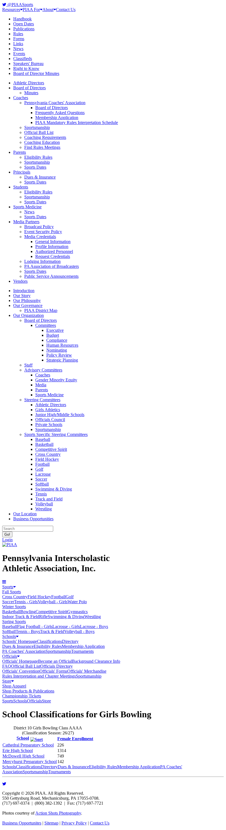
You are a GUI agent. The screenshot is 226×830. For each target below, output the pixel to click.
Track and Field (49, 499)
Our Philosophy (27, 300)
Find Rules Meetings (42, 147)
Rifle (43, 616)
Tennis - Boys (28, 631)
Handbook (22, 19)
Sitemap (51, 823)
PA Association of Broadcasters (51, 266)
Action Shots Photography (58, 813)
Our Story (22, 295)
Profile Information (51, 246)
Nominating (56, 350)
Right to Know (26, 68)
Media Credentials (40, 236)
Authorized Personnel (54, 251)
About (47, 9)
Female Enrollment (75, 738)
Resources (11, 9)
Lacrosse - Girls (66, 626)
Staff (28, 365)
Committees (45, 325)
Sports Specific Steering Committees (56, 434)
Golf (39, 469)
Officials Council (50, 419)
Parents (19, 152)
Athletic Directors (28, 82)
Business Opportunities (33, 518)
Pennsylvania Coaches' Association (54, 102)
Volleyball (44, 504)
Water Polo (77, 601)
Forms (18, 38)
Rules (18, 33)
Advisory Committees (43, 370)
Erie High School (17, 750)
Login (7, 539)
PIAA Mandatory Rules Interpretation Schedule (76, 122)
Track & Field (52, 631)
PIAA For (31, 9)
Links (18, 43)
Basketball (44, 444)
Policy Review (59, 355)
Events (19, 53)
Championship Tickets (21, 696)
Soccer (41, 479)
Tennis (41, 494)
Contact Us (66, 9)
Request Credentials (52, 256)
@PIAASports (19, 4)
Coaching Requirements (45, 137)
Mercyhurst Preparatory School (29, 761)
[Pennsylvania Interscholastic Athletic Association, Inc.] (9, 544)
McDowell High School (23, 756)
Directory (70, 641)
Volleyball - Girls (53, 601)
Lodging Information (42, 261)
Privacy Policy (74, 823)
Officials (9, 656)
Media (40, 384)
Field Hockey (47, 459)
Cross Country (48, 454)
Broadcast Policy (39, 226)
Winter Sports (14, 606)
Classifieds (22, 58)
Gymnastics (77, 611)
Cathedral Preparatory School (28, 745)
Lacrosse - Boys (94, 626)
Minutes (31, 92)
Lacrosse (43, 474)
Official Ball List (38, 132)
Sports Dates (35, 167)
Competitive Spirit (51, 449)
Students (20, 187)
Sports (7, 586)
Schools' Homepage (19, 641)
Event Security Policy (43, 231)
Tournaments (82, 651)
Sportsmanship (37, 127)
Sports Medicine (27, 206)
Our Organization (28, 315)
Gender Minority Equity (56, 380)
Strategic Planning (62, 360)
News (18, 48)
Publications (23, 28)
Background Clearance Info (96, 661)
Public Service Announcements (51, 276)
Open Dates (23, 23)
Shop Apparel (14, 686)
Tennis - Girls (26, 601)
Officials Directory (56, 666)
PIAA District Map (40, 310)
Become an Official (55, 661)
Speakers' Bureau (28, 63)
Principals (21, 172)
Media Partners (26, 221)
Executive (55, 330)
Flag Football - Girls (34, 626)
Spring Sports (14, 621)
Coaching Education (42, 142)
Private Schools (48, 424)
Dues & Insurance (40, 177)
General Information (53, 241)
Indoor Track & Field (20, 616)
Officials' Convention (20, 671)
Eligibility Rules (38, 157)
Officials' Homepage (20, 661)
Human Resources (62, 345)
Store (6, 681)
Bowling (28, 611)
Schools (9, 636)
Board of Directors (29, 87)
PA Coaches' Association (23, 651)
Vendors (20, 281)
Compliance (56, 340)
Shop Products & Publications (28, 691)
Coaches (20, 97)
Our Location (25, 513)
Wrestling (43, 508)
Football (42, 464)
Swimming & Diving (53, 489)
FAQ (6, 666)
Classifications (49, 641)
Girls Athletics (47, 409)
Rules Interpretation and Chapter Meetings (39, 676)
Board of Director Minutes (36, 73)
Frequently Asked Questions (60, 112)
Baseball (42, 439)
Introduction (23, 290)
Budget (52, 335)
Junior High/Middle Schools (59, 414)
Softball (42, 484)
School (23, 738)
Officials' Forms (53, 671)
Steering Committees (42, 399)
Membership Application (56, 117)
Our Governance (27, 305)
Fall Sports (11, 591)
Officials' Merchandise (86, 671)
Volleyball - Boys (79, 631)
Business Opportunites (21, 823)
